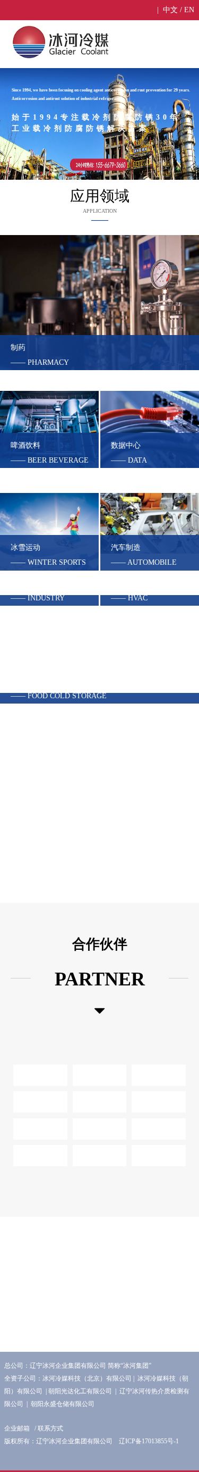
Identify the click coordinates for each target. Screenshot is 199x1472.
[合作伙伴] (100, 1010)
